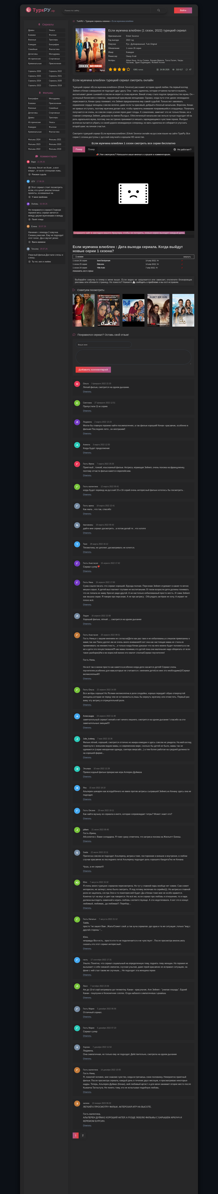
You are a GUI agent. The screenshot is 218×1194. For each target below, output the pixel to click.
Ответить (87, 391)
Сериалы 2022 (55, 71)
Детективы (33, 54)
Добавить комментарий (93, 369)
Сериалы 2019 (55, 85)
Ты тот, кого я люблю (41, 262)
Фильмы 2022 (34, 149)
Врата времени (38, 242)
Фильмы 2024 (34, 139)
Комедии (32, 44)
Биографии (54, 44)
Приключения (55, 63)
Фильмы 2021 (55, 139)
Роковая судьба (39, 174)
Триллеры (53, 40)
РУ (44, 10)
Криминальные (35, 63)
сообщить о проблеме (146, 282)
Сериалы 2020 (55, 81)
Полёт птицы (37, 219)
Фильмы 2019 (55, 149)
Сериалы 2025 (34, 76)
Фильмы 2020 (55, 144)
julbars (86, 829)
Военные (32, 40)
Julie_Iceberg (88, 739)
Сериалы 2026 (34, 71)
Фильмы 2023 (34, 144)
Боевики (32, 35)
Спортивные (54, 59)
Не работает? (184, 149)
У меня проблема (39, 197)
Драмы (31, 30)
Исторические (34, 59)
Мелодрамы (54, 54)
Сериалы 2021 (55, 76)
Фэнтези (52, 35)
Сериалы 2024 (34, 81)
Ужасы (52, 30)
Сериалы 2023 (34, 85)
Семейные (32, 49)
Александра (88, 716)
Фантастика (54, 49)
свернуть (187, 257)
